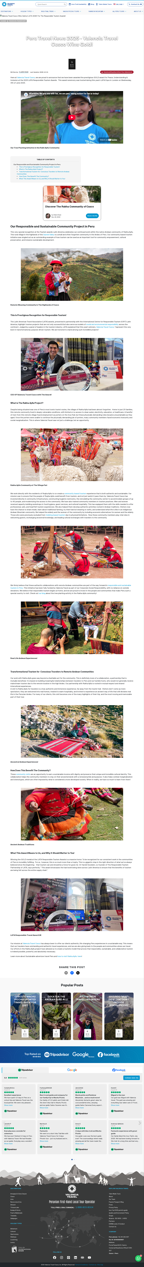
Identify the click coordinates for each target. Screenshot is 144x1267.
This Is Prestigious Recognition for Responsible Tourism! (39, 167)
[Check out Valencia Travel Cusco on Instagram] (61, 1257)
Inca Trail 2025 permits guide (118, 1210)
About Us (137, 11)
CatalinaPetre (9, 1088)
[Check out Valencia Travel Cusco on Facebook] (54, 1257)
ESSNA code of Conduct (117, 1224)
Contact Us (135, 4)
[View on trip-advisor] (18, 1111)
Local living (13, 1239)
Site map (100, 1265)
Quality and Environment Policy (119, 1213)
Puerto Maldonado (16, 1213)
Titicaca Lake (14, 1207)
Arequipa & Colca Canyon (18, 1194)
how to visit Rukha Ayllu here (69, 956)
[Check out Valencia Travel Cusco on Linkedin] (75, 1257)
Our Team (112, 1199)
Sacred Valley (48, 234)
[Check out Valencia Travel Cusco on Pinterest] (68, 1257)
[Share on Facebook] (72, 973)
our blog (42, 593)
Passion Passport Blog (116, 1202)
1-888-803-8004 (84, 1207)
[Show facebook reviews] (119, 1070)
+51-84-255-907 (123, 1237)
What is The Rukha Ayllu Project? (31, 169)
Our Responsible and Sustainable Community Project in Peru (37, 164)
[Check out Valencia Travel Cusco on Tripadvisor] (82, 1257)
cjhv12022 (79, 1088)
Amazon (13, 1205)
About (111, 1196)
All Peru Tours (118, 11)
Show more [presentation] (8, 1105)
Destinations (6, 11)
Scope (111, 1215)
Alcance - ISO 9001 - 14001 (118, 1218)
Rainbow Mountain (96, 11)
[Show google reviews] (72, 1070)
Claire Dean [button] (23, 72)
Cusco (12, 1196)
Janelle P (7, 1124)
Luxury (12, 1242)
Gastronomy (14, 1234)
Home (3, 21)
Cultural (12, 1231)
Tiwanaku (13, 1215)
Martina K (43, 1124)
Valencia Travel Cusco (26, 77)
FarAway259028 (46, 1088)
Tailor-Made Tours (114, 1194)
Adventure (13, 1229)
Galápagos (13, 1218)
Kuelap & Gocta (15, 1210)
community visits (23, 774)
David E (113, 1088)
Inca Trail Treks (47, 11)
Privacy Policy (113, 1207)
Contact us (92, 1265)
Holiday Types (26, 11)
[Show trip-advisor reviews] (25, 1070)
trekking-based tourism (55, 515)
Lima (11, 1199)
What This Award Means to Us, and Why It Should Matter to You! (42, 179)
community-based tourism (75, 493)
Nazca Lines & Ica (15, 1202)
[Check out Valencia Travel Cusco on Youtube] (89, 1257)
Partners (112, 1221)
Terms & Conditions (81, 1265)
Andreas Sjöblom (117, 1124)
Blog (92, 4)
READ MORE (92, 216)
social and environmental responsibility (102, 324)
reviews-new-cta (131, 1078)
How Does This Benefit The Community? (34, 176)
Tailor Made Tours (105, 4)
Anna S (77, 1124)
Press (111, 1205)
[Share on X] (78, 973)
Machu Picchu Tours (71, 11)
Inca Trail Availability (78, 4)
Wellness (13, 1237)
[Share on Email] (66, 973)
